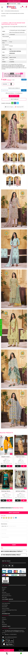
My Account (4, 587)
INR (19, 3)
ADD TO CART (7, 650)
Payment (4, 611)
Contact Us (4, 619)
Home (2, 11)
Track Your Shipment (6, 594)
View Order (4, 592)
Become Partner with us (6, 595)
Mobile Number (4, 523)
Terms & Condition (5, 608)
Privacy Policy (4, 606)
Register (3, 589)
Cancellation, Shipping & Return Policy (9, 610)
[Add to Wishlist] (1, 436)
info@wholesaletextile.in (12, 637)
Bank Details (4, 624)
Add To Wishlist (15, 99)
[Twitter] (18, 103)
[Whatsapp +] (12, 103)
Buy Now (21, 650)
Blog (3, 621)
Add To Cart (9, 466)
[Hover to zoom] (14, 130)
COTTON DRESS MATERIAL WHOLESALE (12, 11)
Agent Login (4, 597)
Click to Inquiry (9, 106)
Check (24, 90)
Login (3, 590)
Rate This (3, 515)
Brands (3, 622)
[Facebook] (15, 103)
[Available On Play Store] (8, 3)
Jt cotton (11, 61)
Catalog (3, 466)
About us (4, 617)
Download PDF (20, 106)
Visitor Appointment (6, 603)
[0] (23, 7)
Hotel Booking (4, 605)
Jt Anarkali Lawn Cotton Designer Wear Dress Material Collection (12, 15)
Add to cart (14, 96)
